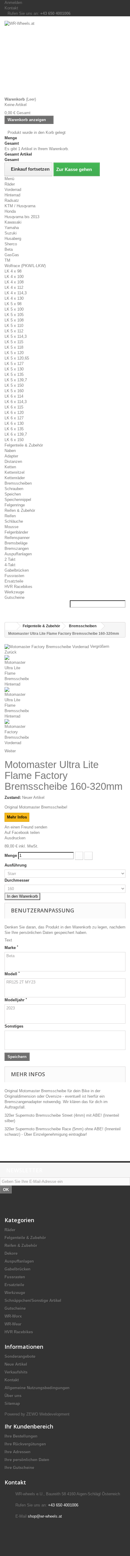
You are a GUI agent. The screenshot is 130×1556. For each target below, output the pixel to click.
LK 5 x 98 (13, 304)
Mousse (11, 527)
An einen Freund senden (26, 827)
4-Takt (10, 565)
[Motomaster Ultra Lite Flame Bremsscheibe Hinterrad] (65, 671)
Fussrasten (14, 575)
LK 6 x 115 (14, 407)
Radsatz (12, 200)
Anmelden (13, 2)
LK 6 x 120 (14, 412)
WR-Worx (13, 1316)
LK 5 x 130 (14, 369)
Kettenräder (15, 478)
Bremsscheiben (18, 483)
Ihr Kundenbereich (29, 1426)
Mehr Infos (17, 817)
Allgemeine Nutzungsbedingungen (37, 1388)
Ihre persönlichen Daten (27, 1460)
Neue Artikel (16, 1364)
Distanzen (13, 461)
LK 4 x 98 (13, 271)
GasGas (12, 255)
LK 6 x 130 (14, 423)
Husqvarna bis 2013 (22, 217)
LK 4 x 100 (14, 276)
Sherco (11, 244)
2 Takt (10, 559)
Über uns (13, 1395)
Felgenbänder (16, 532)
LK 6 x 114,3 (16, 401)
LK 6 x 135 (14, 429)
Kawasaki (13, 222)
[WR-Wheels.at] (65, 59)
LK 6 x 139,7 (16, 434)
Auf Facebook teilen (22, 832)
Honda (10, 211)
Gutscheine (14, 597)
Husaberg (13, 238)
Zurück (11, 652)
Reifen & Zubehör (20, 510)
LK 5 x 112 (14, 331)
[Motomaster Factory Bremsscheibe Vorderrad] (65, 732)
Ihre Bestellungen (21, 1436)
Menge (11, 855)
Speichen (13, 494)
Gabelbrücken (17, 570)
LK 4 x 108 (14, 282)
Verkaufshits (16, 1372)
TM (7, 260)
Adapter (11, 456)
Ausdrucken (15, 838)
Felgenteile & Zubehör (24, 445)
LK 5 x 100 (14, 309)
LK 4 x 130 (14, 298)
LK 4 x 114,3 (16, 293)
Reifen (10, 516)
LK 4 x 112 (14, 287)
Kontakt (11, 8)
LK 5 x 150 (14, 385)
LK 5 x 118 (14, 347)
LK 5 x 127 (14, 363)
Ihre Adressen (18, 1452)
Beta (9, 249)
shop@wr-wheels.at (45, 1516)
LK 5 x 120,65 (17, 358)
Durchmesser (18, 880)
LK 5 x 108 (14, 320)
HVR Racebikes (18, 586)
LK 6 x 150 (14, 439)
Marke (11, 947)
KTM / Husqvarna (20, 206)
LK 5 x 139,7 (16, 380)
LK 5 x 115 (14, 342)
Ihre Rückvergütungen (25, 1444)
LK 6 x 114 (14, 396)
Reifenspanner (17, 537)
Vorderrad (13, 189)
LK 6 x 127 (14, 418)
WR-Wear (13, 1324)
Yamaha (12, 227)
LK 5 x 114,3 (16, 336)
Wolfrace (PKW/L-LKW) (25, 265)
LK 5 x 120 (14, 352)
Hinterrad (12, 195)
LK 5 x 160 (14, 391)
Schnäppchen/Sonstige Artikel (33, 1300)
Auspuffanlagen (18, 554)
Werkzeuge (14, 592)
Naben (10, 450)
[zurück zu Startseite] (11, 626)
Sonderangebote (20, 1356)
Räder (10, 184)
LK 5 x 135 (14, 374)
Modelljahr (16, 999)
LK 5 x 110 (14, 325)
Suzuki (11, 233)
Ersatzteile (14, 581)
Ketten (10, 467)
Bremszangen (17, 548)
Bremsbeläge (16, 543)
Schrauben (14, 488)
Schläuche (14, 521)
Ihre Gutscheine (19, 1467)
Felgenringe (15, 505)
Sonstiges (14, 1026)
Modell (12, 973)
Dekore (11, 1253)
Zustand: (13, 797)
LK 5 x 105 (14, 314)
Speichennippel (18, 499)
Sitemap (12, 1403)
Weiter (10, 751)
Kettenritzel (14, 472)
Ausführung (16, 865)
